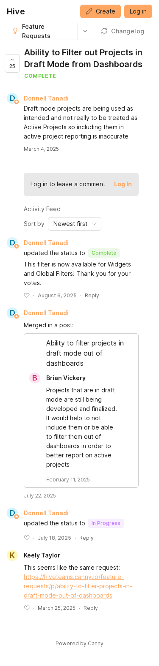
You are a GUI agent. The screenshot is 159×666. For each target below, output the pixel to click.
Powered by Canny (79, 643)
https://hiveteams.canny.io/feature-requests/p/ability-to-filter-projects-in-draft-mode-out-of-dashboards (78, 586)
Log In (123, 184)
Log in (138, 11)
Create (105, 11)
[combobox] (74, 224)
